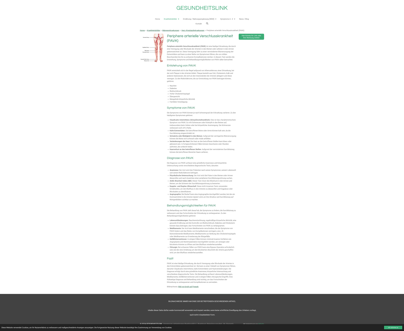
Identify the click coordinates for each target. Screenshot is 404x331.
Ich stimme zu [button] (393, 327)
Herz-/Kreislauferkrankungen (192, 30)
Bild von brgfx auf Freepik (188, 287)
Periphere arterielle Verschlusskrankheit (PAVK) (225, 30)
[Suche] (207, 23)
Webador (261, 324)
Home (142, 30)
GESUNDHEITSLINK (202, 8)
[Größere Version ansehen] (152, 48)
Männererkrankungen (170, 30)
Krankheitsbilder (153, 30)
